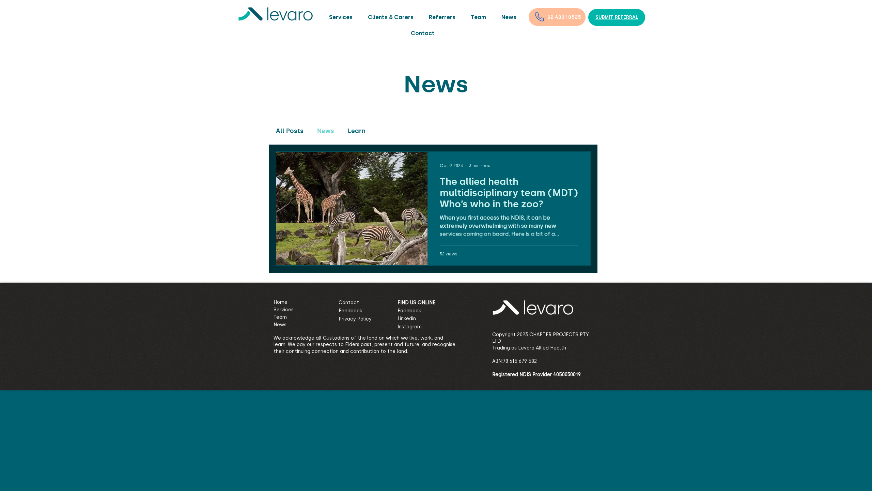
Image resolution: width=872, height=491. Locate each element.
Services (284, 310)
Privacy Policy (355, 319)
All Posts (289, 131)
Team (280, 317)
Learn (356, 131)
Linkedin (407, 319)
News (325, 131)
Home (280, 302)
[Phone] (539, 17)
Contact (349, 303)
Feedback (350, 311)
